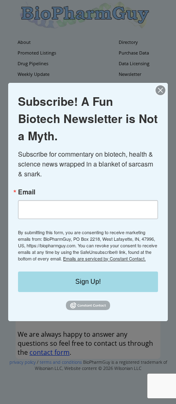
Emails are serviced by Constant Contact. (104, 258)
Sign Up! (88, 281)
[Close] (160, 90)
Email (26, 192)
